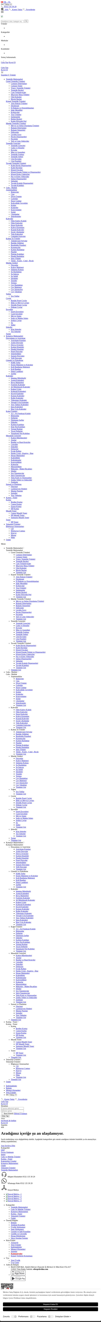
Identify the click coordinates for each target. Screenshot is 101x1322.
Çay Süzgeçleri (17, 289)
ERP (3, 1150)
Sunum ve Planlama (13, 484)
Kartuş (8, 500)
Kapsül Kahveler (17, 230)
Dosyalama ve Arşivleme (15, 338)
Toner (8, 520)
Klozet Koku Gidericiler (20, 174)
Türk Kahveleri (17, 234)
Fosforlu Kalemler (18, 385)
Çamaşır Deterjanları (19, 84)
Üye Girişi (15, 1262)
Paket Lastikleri (17, 371)
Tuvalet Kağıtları (17, 185)
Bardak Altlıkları (17, 243)
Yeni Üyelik (15, 1260)
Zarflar (13, 374)
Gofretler (14, 199)
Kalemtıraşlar (16, 460)
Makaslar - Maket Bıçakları (21, 469)
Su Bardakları (16, 272)
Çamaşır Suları (16, 86)
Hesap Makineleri (18, 456)
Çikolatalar (15, 214)
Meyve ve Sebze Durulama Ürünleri (25, 126)
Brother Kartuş (16, 502)
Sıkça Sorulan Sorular (19, 1238)
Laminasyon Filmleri (19, 489)
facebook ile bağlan (8, 1121)
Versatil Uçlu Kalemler (20, 402)
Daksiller (14, 447)
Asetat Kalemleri (17, 380)
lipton (3, 1154)
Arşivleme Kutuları (18, 340)
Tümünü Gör (21, 572)
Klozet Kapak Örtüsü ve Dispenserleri (26, 172)
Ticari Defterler (17, 431)
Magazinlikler (16, 467)
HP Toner (14, 522)
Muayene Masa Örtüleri (20, 95)
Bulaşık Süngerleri (18, 130)
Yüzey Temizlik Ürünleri (20, 88)
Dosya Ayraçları (17, 345)
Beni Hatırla (9, 1114)
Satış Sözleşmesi (17, 1229)
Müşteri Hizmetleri (13, 1090)
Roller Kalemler (17, 398)
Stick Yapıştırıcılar (18, 475)
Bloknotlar (15, 416)
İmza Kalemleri (17, 407)
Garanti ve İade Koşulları (20, 1231)
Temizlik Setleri (17, 157)
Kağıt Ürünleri (11, 411)
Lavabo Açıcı (16, 134)
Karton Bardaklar (17, 250)
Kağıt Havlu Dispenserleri (21, 165)
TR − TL (7, 2)
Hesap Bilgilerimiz (18, 1236)
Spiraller (14, 493)
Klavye (14, 533)
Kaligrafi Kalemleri (18, 391)
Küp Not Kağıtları (18, 427)
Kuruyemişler (16, 210)
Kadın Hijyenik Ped (18, 121)
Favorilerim (30, 9)
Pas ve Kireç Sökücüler (20, 177)
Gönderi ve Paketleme (14, 360)
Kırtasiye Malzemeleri (14, 336)
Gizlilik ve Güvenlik (19, 1234)
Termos (14, 283)
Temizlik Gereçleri (13, 143)
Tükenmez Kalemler (19, 400)
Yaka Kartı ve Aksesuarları (21, 478)
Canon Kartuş (16, 504)
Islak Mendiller (17, 110)
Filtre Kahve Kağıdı (18, 221)
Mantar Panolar (17, 491)
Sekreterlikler (16, 354)
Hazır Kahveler (17, 225)
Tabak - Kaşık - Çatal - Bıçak (22, 261)
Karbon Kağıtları (17, 425)
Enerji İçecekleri (17, 312)
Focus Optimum (7, 1152)
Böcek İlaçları (16, 99)
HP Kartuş (15, 509)
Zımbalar (14, 482)
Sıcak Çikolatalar (17, 232)
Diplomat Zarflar (17, 420)
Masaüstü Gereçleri (13, 436)
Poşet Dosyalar (17, 351)
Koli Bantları (16, 369)
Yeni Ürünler (11, 1092)
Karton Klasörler (17, 347)
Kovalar (14, 150)
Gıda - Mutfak (11, 188)
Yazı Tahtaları (16, 495)
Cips (12, 194)
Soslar (13, 212)
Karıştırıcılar (15, 247)
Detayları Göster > (63, 1317)
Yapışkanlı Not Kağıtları (20, 433)
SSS (6, 9)
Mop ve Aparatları (18, 152)
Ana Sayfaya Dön (8, 1146)
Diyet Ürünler (16, 196)
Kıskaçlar (14, 464)
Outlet (8, 540)
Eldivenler (15, 132)
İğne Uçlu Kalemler (18, 409)
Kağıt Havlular (16, 168)
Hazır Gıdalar (16, 201)
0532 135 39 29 (9, 7)
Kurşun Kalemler (17, 396)
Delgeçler (14, 449)
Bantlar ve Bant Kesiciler (20, 442)
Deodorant (15, 106)
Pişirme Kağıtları (17, 254)
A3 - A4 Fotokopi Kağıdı (21, 413)
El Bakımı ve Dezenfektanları (22, 108)
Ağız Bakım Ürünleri (19, 103)
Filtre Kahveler (17, 223)
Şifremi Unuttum (20, 1114)
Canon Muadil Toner (19, 513)
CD (12, 529)
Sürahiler (14, 278)
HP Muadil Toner (17, 515)
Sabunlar (14, 181)
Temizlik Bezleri (17, 90)
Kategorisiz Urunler (8, 1161)
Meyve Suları (16, 316)
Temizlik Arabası (17, 154)
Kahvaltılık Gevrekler (19, 203)
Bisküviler (15, 192)
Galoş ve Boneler (17, 148)
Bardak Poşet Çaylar (19, 301)
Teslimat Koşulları (18, 1225)
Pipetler (14, 252)
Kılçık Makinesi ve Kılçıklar (22, 365)
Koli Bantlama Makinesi (20, 367)
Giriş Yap (4, 62)
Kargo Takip (17, 9)
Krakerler (14, 208)
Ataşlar (13, 440)
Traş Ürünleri (16, 115)
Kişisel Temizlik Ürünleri (15, 101)
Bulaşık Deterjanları (18, 128)
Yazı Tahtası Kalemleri (19, 405)
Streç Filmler (16, 258)
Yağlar (8, 294)
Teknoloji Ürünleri (13, 524)
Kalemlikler (15, 458)
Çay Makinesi (16, 287)
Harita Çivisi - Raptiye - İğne (22, 453)
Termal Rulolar (17, 429)
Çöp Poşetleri (16, 161)
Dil (2, 4)
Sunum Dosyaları (17, 356)
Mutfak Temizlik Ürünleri (16, 123)
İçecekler (9, 309)
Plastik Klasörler (17, 349)
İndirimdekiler (11, 1086)
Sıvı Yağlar (15, 296)
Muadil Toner (11, 511)
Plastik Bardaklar (17, 256)
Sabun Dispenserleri (18, 179)
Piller (13, 537)
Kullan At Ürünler (13, 239)
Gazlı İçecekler (17, 314)
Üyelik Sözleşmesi (18, 1227)
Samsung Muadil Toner (20, 518)
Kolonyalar (15, 112)
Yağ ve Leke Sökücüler (20, 141)
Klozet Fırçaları (17, 170)
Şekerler (9, 327)
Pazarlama (42, 1317)
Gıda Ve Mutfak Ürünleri (20, 1209)
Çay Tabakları (16, 292)
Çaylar (8, 298)
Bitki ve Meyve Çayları (20, 303)
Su (12, 323)
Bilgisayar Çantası (18, 531)
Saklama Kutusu (17, 270)
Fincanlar (14, 265)
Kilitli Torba (15, 363)
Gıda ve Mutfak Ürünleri (10, 1157)
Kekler (13, 205)
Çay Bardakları (17, 285)
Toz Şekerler (16, 332)
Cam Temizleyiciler (18, 92)
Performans (23, 1317)
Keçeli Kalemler (17, 394)
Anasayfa (14, 1243)
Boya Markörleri (17, 382)
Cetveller (14, 444)
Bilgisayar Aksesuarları (15, 526)
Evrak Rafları (16, 451)
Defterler (14, 418)
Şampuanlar (15, 117)
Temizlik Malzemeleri (14, 79)
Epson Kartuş (16, 506)
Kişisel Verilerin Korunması (21, 1256)
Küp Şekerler (16, 329)
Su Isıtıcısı (15, 274)
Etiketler (14, 422)
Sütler (13, 325)
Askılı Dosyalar (17, 343)
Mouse (13, 535)
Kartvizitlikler (16, 462)
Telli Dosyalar (16, 358)
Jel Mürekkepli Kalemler (20, 387)
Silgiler (13, 471)
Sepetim (14, 1251)
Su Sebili (14, 276)
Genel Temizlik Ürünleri (15, 81)
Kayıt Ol (12, 62)
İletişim (9, 1088)
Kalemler (9, 376)
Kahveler (9, 219)
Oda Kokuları (16, 97)
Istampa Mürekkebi (18, 378)
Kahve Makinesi (17, 267)
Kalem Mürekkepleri (19, 438)
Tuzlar (8, 334)
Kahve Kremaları (17, 227)
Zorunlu (6, 1317)
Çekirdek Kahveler (18, 236)
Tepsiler (14, 281)
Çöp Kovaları (16, 159)
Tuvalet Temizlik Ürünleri (16, 163)
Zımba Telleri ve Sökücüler (21, 480)
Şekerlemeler (16, 216)
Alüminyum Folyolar (19, 241)
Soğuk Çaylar (16, 320)
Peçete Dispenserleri (19, 137)
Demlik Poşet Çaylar (19, 305)
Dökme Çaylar (16, 307)
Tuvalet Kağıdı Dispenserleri (22, 183)
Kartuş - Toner (11, 498)
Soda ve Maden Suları (19, 318)
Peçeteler (14, 139)
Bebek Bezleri (16, 119)
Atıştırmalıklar (11, 190)
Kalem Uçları (16, 389)
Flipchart (14, 487)
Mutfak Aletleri (12, 263)
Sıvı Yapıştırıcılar (17, 473)
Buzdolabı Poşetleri (18, 245)
